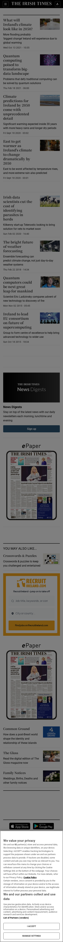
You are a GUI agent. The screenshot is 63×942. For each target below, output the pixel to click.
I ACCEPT (31, 926)
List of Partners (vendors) (16, 918)
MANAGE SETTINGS (31, 936)
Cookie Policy (30, 877)
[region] (31, 886)
